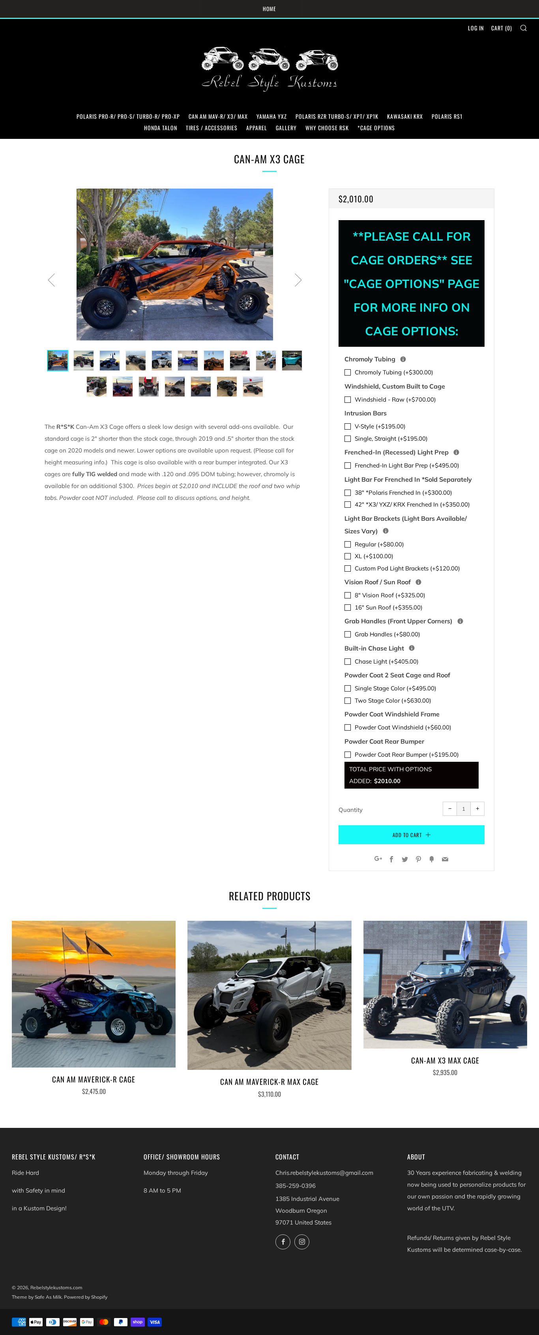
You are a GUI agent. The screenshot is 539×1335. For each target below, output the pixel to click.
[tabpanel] (175, 264)
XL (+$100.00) (374, 556)
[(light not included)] (386, 531)
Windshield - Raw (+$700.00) (395, 399)
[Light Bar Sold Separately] (456, 452)
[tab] (57, 360)
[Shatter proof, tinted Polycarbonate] (418, 582)
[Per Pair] (460, 621)
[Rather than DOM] (403, 359)
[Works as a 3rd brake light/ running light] (412, 648)
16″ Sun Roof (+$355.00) (389, 607)
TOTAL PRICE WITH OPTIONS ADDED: (390, 775)
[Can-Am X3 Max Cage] (445, 985)
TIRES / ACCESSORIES (212, 127)
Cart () (501, 28)
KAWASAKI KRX (405, 116)
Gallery (286, 127)
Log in (476, 28)
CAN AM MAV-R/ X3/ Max (218, 116)
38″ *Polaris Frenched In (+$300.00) (403, 492)
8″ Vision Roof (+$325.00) (390, 595)
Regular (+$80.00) (379, 544)
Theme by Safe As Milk (37, 1297)
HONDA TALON (160, 127)
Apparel (256, 127)
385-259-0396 (295, 1185)
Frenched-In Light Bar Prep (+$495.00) (407, 465)
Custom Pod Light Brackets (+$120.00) (407, 568)
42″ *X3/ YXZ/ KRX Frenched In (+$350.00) (412, 504)
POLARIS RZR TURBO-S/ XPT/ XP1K (337, 116)
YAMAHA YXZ (271, 116)
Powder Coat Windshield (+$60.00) (403, 727)
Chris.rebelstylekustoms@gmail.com (324, 1172)
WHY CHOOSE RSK (327, 127)
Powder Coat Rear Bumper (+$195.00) (407, 754)
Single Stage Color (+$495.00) (395, 688)
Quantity (351, 809)
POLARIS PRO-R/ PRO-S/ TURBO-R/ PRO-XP (128, 116)
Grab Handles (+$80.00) (387, 634)
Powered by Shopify (85, 1297)
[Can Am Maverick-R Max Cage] (269, 995)
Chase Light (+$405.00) (387, 661)
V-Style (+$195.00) (380, 426)
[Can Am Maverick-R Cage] (94, 994)
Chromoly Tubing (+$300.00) (394, 372)
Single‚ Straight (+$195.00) (391, 438)
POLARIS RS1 (447, 116)
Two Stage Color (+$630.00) (393, 700)
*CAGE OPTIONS (376, 127)
